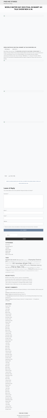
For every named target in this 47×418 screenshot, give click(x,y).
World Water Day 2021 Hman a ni (17, 292)
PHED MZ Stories (10, 1)
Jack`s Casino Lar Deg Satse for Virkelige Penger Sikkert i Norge (18, 282)
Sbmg (31, 269)
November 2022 (8, 373)
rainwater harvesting (9, 269)
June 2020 (7, 404)
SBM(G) (7, 251)
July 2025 (7, 323)
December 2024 (8, 335)
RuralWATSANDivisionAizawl (19, 269)
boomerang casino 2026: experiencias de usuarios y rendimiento (18, 279)
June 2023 (7, 364)
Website (5, 221)
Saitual (26, 269)
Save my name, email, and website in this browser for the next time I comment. (21, 226)
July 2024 (7, 343)
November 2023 (8, 356)
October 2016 (8, 409)
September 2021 (8, 383)
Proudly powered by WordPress (23, 415)
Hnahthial (7, 263)
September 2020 (8, 399)
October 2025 (8, 318)
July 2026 (7, 307)
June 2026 (7, 309)
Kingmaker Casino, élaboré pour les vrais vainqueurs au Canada (18, 284)
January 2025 (8, 333)
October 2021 (8, 381)
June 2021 (7, 388)
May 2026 (7, 310)
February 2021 (8, 394)
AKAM (15, 260)
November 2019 (8, 407)
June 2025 (7, 325)
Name (5, 210)
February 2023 (8, 370)
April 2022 (7, 378)
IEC (11, 263)
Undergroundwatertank (30, 270)
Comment (6, 193)
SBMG (6, 252)
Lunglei (18, 265)
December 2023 (8, 354)
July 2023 (7, 362)
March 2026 (7, 312)
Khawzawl (33, 263)
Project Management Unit (32, 267)
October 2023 (8, 357)
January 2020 (8, 406)
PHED (6, 249)
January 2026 (8, 315)
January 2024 (8, 352)
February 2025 (8, 331)
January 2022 (8, 380)
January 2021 (8, 396)
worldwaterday (8, 272)
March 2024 (7, 349)
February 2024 (8, 351)
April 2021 (7, 391)
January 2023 (8, 372)
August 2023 (8, 360)
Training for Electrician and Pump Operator (18, 270)
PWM (38, 267)
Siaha (9, 270)
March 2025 (7, 330)
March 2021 (7, 393)
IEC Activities (19, 263)
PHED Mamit (7, 49)
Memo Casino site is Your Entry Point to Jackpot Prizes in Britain (18, 280)
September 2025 (8, 320)
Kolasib (38, 263)
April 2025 (7, 328)
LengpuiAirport (13, 265)
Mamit (22, 265)
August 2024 (8, 341)
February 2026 (8, 314)
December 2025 (8, 317)
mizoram (28, 265)
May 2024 (7, 346)
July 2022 (7, 377)
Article (6, 244)
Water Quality (8, 254)
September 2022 (8, 375)
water (36, 270)
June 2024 (7, 344)
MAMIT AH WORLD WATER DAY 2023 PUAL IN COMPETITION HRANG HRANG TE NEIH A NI (23, 181)
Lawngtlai (7, 265)
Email (5, 215)
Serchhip (36, 269)
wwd (13, 272)
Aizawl (8, 260)
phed (25, 267)
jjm (28, 263)
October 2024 (8, 338)
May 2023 (7, 365)
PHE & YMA (17, 267)
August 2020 (8, 401)
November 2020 (8, 398)
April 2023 (7, 367)
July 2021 (7, 386)
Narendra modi (36, 265)
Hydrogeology (8, 246)
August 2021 (8, 385)
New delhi (8, 267)
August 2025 (8, 322)
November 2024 (8, 336)
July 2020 (7, 402)
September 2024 (8, 339)
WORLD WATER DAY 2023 (23, 183)
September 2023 (8, 359)
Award (20, 259)
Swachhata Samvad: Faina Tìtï (19, 294)
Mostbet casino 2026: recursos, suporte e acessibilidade (17, 277)
